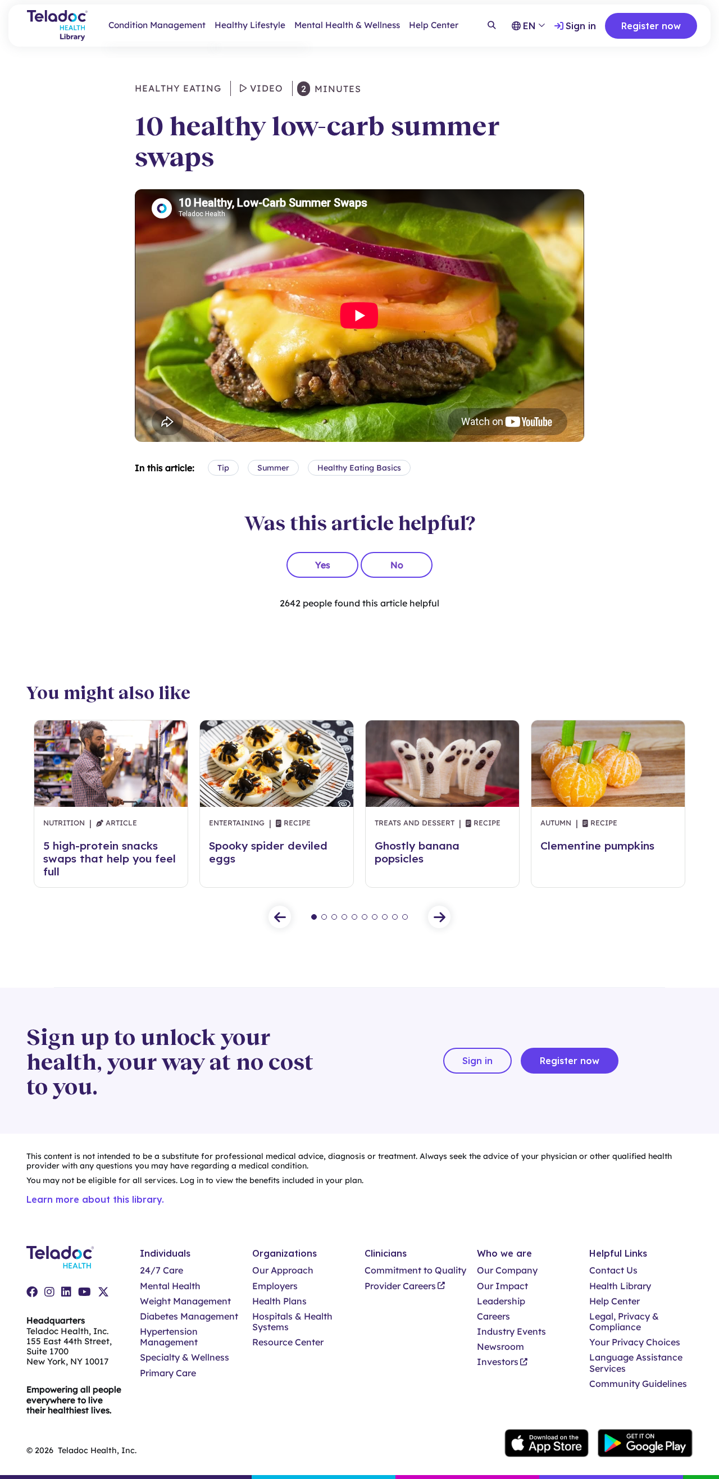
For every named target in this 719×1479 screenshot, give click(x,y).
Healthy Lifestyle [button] (250, 25)
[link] (32, 1292)
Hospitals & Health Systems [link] (292, 1321)
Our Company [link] (507, 1270)
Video (265, 88)
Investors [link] (497, 1362)
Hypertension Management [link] (169, 1337)
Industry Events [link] (511, 1331)
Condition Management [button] (157, 25)
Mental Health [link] (170, 1286)
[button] (280, 917)
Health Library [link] (620, 1286)
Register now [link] (651, 25)
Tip (223, 468)
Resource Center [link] (288, 1342)
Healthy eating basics (359, 468)
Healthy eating (178, 88)
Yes (322, 564)
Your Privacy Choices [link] (634, 1342)
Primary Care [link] (168, 1373)
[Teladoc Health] (60, 1257)
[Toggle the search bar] (491, 26)
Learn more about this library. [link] (95, 1199)
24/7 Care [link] (161, 1270)
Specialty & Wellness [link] (184, 1357)
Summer (273, 468)
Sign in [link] (581, 25)
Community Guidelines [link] (638, 1383)
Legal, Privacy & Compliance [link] (624, 1321)
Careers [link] (493, 1316)
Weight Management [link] (185, 1301)
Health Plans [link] (279, 1301)
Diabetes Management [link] (189, 1316)
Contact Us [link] (613, 1270)
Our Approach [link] (282, 1270)
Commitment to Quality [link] (415, 1270)
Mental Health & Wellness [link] (347, 25)
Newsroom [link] (500, 1346)
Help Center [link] (433, 25)
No (396, 564)
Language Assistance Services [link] (635, 1362)
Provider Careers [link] (400, 1286)
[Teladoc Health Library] (57, 25)
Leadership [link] (501, 1301)
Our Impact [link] (502, 1286)
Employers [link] (275, 1286)
